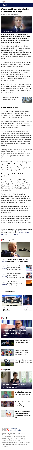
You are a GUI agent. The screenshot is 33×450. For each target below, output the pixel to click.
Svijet (25, 5)
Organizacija (11, 439)
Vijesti (4, 5)
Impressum (5, 446)
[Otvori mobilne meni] (30, 2)
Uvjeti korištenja (6, 444)
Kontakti (14, 444)
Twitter (27, 232)
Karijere (18, 439)
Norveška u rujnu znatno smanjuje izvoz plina (11, 98)
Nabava (9, 440)
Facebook (21, 232)
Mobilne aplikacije (22, 444)
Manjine (30, 5)
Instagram (4, 234)
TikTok (10, 234)
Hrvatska (15, 5)
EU (20, 5)
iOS (19, 231)
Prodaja (4, 440)
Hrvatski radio (17, 440)
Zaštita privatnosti (25, 442)
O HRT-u (4, 439)
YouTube (15, 234)
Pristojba (23, 439)
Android (23, 231)
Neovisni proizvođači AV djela (10, 442)
